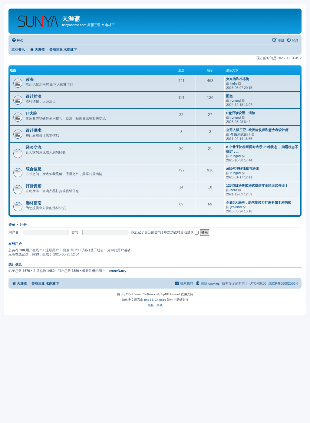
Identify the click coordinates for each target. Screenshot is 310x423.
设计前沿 (33, 96)
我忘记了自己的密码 (146, 232)
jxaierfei (236, 207)
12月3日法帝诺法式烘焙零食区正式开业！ (257, 185)
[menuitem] (18, 40)
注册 (23, 224)
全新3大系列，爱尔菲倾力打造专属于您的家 (258, 202)
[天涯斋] (36, 19)
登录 (11, 224)
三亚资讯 (18, 49)
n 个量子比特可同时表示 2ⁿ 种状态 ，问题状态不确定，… (262, 149)
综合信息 (33, 169)
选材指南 (33, 203)
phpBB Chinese (155, 299)
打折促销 (33, 186)
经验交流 (33, 147)
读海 (30, 79)
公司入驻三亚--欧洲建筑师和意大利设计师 (257, 130)
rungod (235, 100)
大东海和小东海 (237, 79)
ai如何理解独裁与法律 (242, 168)
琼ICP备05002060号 (283, 283)
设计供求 (33, 130)
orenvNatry (117, 270)
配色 (229, 96)
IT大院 (31, 113)
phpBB (125, 294)
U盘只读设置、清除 (240, 113)
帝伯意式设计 (240, 134)
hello (233, 83)
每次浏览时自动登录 (179, 232)
